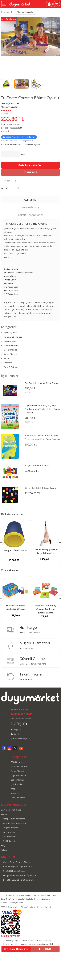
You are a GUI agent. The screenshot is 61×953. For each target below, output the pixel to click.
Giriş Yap (16, 729)
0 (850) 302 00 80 (21, 714)
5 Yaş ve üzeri (12, 294)
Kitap (6, 358)
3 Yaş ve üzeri (12, 287)
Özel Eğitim (11, 279)
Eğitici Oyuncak (10, 332)
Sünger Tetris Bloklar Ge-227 (37, 465)
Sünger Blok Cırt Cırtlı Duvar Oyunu (40, 488)
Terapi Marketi (10, 341)
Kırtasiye (5, 12)
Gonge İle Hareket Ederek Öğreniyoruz (20, 875)
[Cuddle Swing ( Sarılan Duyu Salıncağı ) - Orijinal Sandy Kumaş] (45, 534)
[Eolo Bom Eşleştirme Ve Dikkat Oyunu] (10, 390)
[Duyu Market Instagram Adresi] (9, 750)
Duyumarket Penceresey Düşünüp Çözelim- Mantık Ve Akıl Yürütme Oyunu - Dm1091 (42, 409)
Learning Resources (10, 103)
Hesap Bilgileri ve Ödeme (14, 818)
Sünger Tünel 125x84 (15, 550)
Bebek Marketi (10, 349)
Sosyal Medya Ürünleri (11, 809)
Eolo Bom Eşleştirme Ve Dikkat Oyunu (41, 383)
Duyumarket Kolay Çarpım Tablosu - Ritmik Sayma (45, 609)
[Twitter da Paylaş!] (18, 188)
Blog (3, 845)
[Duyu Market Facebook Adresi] (3, 750)
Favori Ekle (12, 181)
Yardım (4, 814)
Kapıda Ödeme (9, 836)
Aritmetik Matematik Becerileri (19, 272)
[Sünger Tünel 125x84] (15, 534)
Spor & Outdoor (11, 367)
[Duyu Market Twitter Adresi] (15, 750)
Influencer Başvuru (21, 738)
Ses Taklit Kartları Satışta (14, 871)
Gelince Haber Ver (31, 165)
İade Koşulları (9, 832)
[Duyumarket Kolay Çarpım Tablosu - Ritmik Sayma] (45, 590)
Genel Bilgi (11, 276)
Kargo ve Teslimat (11, 827)
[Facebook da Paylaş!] (13, 188)
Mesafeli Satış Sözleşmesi (14, 823)
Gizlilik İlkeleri (9, 841)
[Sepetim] (56, 4)
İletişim (19, 723)
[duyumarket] (19, 3)
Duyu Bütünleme (11, 345)
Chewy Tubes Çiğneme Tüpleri (16, 862)
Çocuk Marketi (10, 354)
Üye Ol (16, 734)
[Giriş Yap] (49, 4)
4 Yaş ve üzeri (12, 290)
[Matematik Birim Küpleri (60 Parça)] (15, 590)
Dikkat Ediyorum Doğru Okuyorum (18, 880)
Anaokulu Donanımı (13, 337)
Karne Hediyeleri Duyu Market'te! (18, 866)
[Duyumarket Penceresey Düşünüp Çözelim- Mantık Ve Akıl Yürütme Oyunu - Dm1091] (10, 416)
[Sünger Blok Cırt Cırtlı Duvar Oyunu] (10, 495)
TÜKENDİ (31, 172)
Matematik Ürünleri (25, 12)
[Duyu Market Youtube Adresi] (21, 750)
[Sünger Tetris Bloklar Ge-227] (10, 472)
